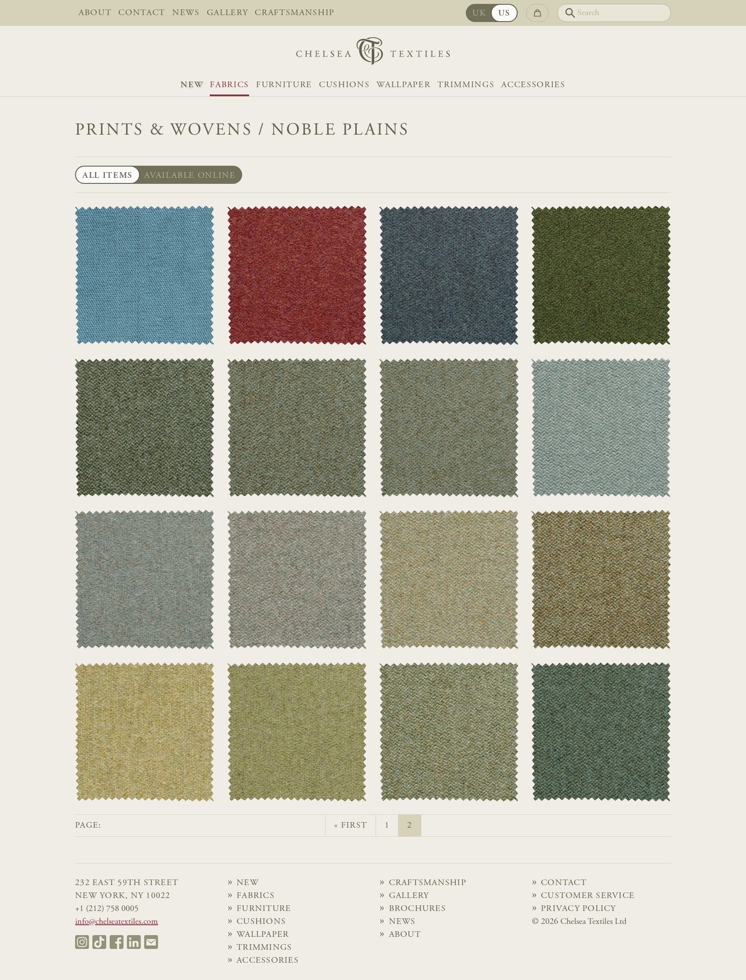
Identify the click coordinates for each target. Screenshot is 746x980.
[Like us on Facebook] (116, 942)
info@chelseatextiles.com (116, 921)
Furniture (284, 85)
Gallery (227, 13)
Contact (141, 13)
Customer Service (588, 896)
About (95, 13)
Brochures (417, 908)
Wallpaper (403, 85)
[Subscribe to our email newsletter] (151, 942)
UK (479, 13)
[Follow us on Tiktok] (99, 942)
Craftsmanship (295, 13)
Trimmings (465, 85)
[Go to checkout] (537, 13)
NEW (191, 85)
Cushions (344, 85)
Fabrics (229, 85)
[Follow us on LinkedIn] (134, 942)
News (186, 13)
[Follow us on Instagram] (82, 942)
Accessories (533, 85)
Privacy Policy (578, 908)
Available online (190, 175)
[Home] (373, 53)
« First (350, 825)
